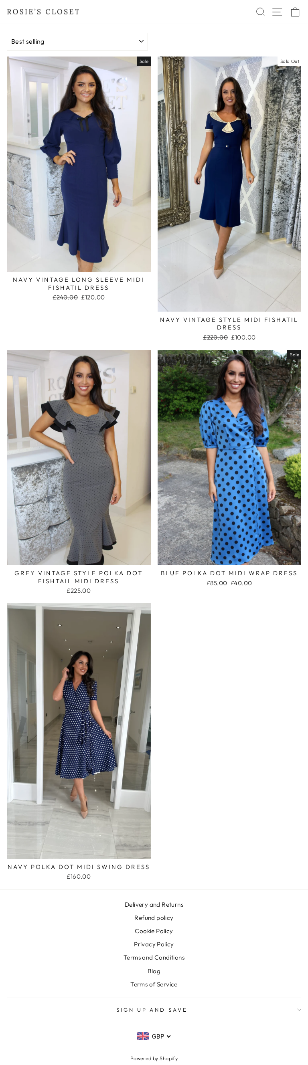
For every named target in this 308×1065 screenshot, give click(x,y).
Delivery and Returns (154, 904)
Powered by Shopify (154, 1058)
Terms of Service (154, 984)
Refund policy (153, 918)
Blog (154, 971)
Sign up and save (152, 1009)
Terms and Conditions (154, 957)
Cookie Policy (154, 931)
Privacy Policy (154, 944)
